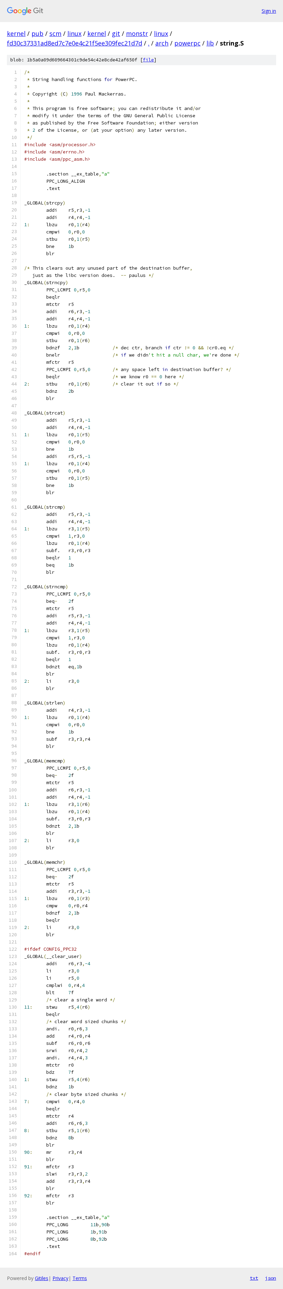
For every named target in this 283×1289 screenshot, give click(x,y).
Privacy (60, 1278)
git (116, 33)
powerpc (187, 43)
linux (74, 33)
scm (55, 33)
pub (37, 33)
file (148, 60)
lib (210, 43)
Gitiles (41, 1278)
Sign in (269, 11)
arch (161, 43)
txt (254, 1278)
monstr (137, 33)
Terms (79, 1278)
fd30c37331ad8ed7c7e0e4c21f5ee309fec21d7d (74, 43)
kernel (16, 33)
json (270, 1278)
